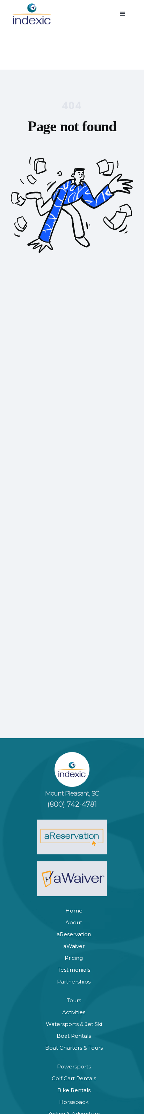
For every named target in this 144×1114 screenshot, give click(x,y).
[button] (122, 13)
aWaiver (74, 946)
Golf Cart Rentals (74, 1078)
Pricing (74, 958)
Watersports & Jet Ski (74, 1024)
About (73, 922)
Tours (74, 1000)
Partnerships (74, 981)
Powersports (74, 1066)
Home (73, 910)
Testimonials (74, 969)
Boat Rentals (74, 1036)
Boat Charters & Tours (74, 1047)
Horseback (73, 1102)
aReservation (74, 934)
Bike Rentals (74, 1090)
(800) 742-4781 (72, 804)
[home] (32, 14)
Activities (73, 1012)
